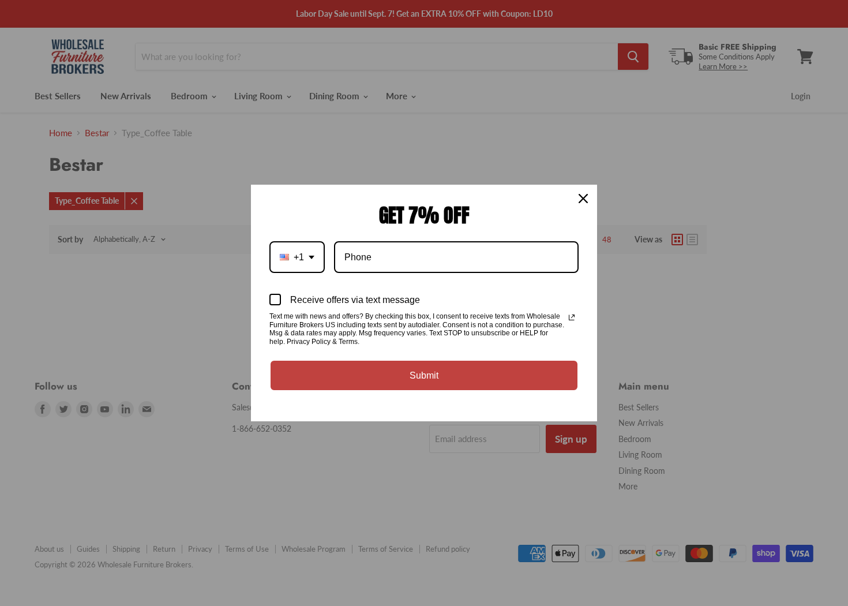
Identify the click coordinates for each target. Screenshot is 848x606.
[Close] (583, 198)
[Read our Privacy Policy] (572, 317)
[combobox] (297, 257)
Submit (424, 375)
